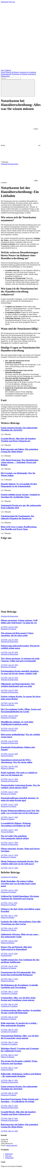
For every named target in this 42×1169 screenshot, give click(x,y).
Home (3, 72)
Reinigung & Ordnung (19, 74)
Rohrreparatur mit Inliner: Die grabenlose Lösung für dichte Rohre (19, 450)
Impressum (4, 2)
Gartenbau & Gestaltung (27, 72)
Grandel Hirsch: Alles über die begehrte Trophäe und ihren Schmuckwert (18, 439)
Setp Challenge (6, 70)
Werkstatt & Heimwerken (9, 164)
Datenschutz (9, 1158)
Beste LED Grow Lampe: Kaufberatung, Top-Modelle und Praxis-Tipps (19, 528)
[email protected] (11, 1145)
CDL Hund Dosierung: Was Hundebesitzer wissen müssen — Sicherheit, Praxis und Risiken (20, 462)
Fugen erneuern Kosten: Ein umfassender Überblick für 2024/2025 (19, 429)
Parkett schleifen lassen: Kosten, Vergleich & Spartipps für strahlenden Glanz (20, 495)
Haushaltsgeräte (6, 74)
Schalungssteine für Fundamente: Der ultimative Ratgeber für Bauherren (17, 517)
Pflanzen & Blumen (12, 72)
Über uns (12, 2)
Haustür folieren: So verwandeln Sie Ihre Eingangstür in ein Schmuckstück (19, 485)
